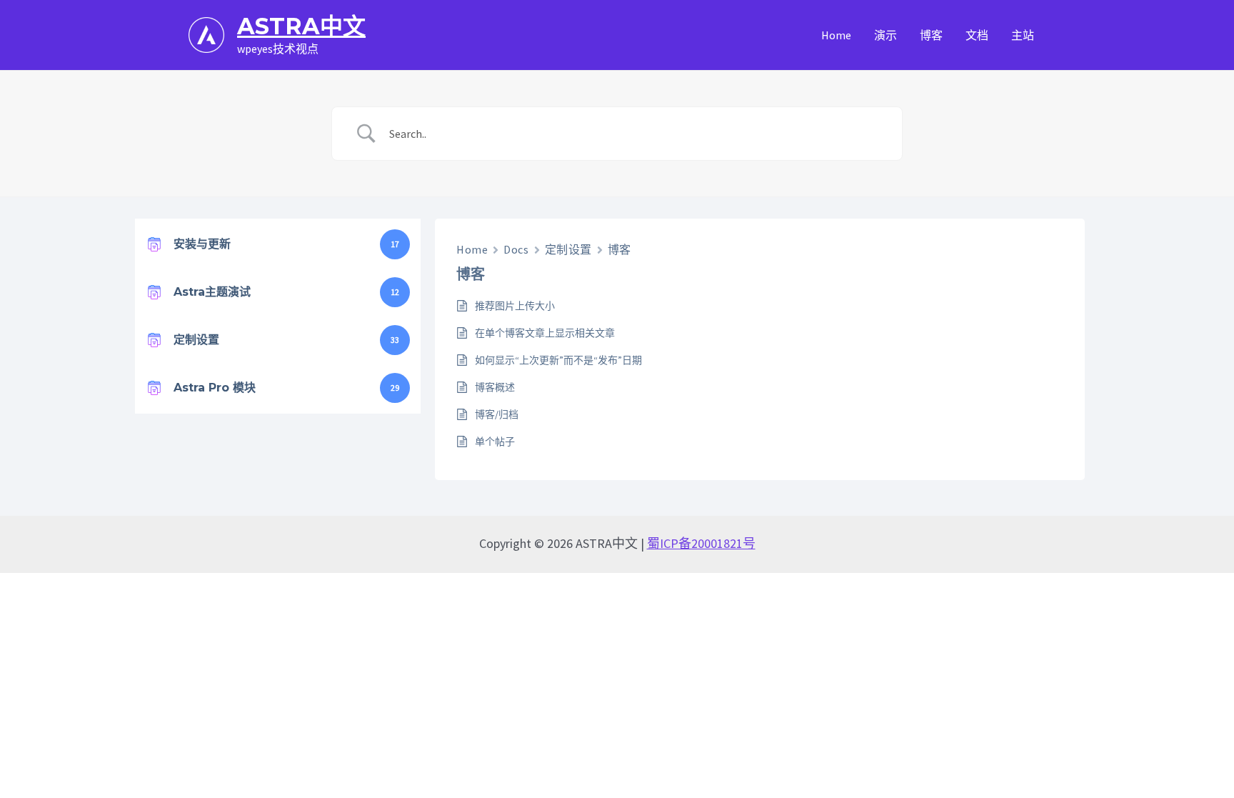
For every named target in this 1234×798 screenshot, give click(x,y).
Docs (515, 249)
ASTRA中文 (301, 26)
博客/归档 (496, 414)
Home (472, 249)
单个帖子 (495, 441)
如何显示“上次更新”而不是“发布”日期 (558, 360)
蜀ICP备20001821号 (701, 543)
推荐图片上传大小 (515, 305)
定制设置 (568, 249)
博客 (619, 249)
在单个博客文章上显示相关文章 (545, 332)
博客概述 (495, 387)
